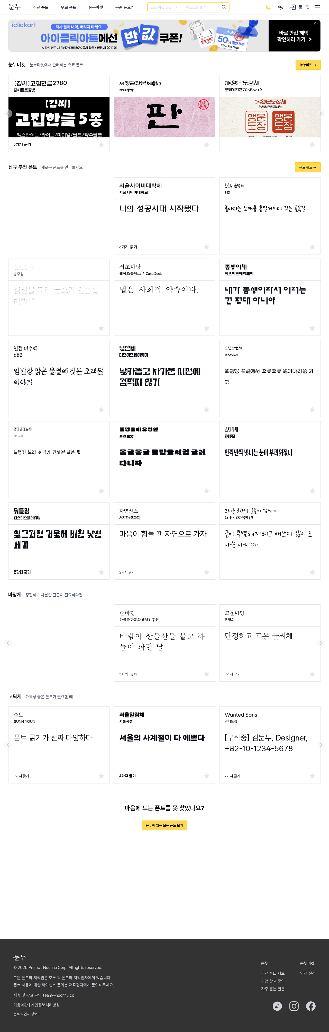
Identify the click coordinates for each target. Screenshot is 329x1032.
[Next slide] (321, 113)
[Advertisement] (59, 213)
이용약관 (20, 1005)
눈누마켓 (96, 7)
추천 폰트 (41, 7)
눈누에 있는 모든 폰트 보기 (164, 825)
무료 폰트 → (307, 167)
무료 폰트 (68, 7)
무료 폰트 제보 (273, 973)
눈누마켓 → (308, 65)
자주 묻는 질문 (273, 988)
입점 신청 (308, 973)
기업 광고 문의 (273, 981)
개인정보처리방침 (45, 1005)
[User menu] (280, 7)
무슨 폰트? (124, 7)
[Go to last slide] (8, 113)
